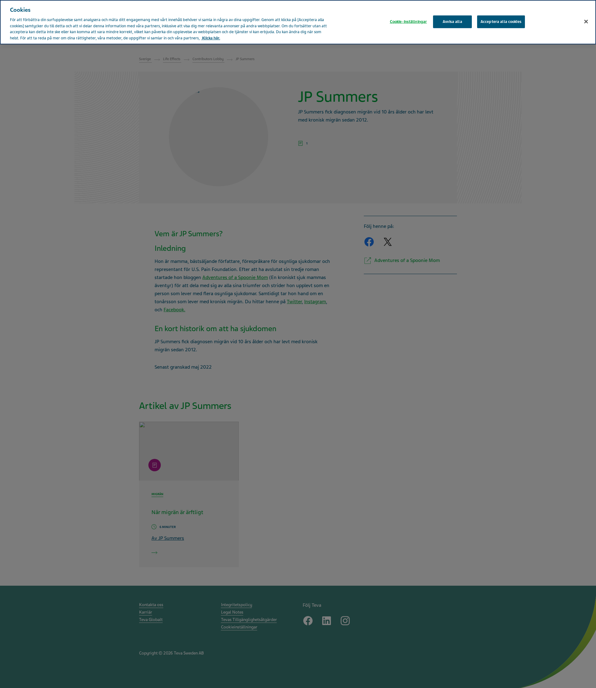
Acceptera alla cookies (501, 21)
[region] (298, 22)
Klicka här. (210, 38)
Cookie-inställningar (408, 21)
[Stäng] (586, 21)
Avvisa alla (452, 21)
